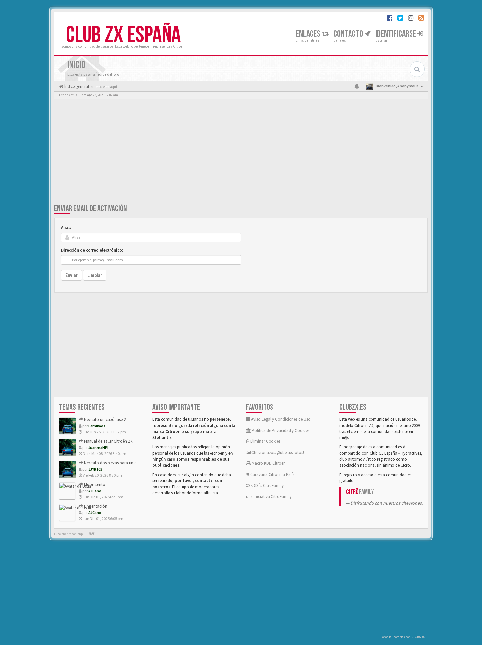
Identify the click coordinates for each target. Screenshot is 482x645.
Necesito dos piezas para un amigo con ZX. (122, 463)
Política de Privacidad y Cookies (280, 430)
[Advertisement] (241, 153)
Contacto (348, 34)
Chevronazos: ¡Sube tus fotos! (277, 452)
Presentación (95, 506)
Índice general (76, 86)
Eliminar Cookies (264, 441)
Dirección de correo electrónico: (92, 250)
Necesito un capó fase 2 (104, 419)
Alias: (66, 227)
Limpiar (94, 275)
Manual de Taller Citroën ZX (108, 441)
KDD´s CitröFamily (267, 485)
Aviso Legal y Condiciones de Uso (280, 419)
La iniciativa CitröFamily (269, 496)
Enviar (71, 275)
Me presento (94, 484)
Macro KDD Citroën (268, 463)
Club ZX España (123, 35)
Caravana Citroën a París (271, 474)
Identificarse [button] (396, 34)
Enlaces (309, 34)
